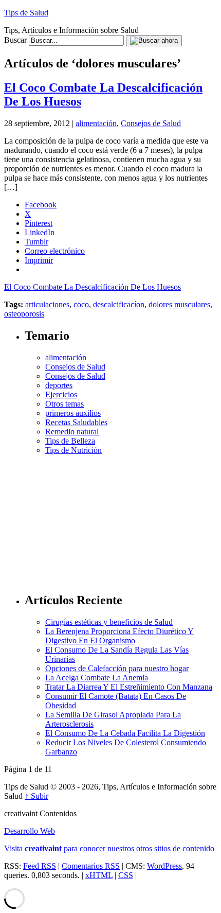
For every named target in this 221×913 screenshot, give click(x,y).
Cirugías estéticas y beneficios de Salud (109, 622)
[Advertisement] (121, 519)
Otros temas (64, 403)
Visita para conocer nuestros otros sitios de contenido (109, 848)
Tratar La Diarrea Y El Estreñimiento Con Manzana (128, 686)
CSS (125, 875)
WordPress (164, 866)
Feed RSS (39, 866)
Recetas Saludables (76, 422)
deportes (58, 385)
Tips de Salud (26, 12)
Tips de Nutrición (73, 450)
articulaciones (47, 304)
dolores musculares (179, 304)
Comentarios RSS (91, 866)
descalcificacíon (118, 304)
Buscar (15, 40)
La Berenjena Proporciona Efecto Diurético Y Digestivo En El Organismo (119, 636)
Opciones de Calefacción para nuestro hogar (117, 668)
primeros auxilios (73, 413)
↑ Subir (36, 796)
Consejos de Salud (151, 123)
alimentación (96, 123)
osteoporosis (24, 313)
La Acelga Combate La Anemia (96, 677)
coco (81, 304)
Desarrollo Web (29, 831)
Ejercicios (61, 394)
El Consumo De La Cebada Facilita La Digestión (125, 733)
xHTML (99, 875)
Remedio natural (72, 431)
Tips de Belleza (70, 440)
